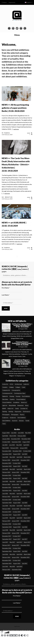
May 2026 (28, 433)
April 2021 (19, 493)
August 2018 (16, 527)
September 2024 (7, 454)
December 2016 (25, 545)
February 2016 (6, 557)
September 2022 (7, 478)
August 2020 (16, 502)
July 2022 (24, 478)
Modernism (20, 405)
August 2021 (16, 490)
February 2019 (6, 521)
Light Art (4, 405)
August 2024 (16, 454)
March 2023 (27, 469)
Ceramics (4, 387)
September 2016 (7, 551)
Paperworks (18, 411)
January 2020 (15, 509)
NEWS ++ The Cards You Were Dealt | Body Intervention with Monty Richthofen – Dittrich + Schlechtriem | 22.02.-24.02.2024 (16, 164)
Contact (4, 2)
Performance (26, 411)
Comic (23, 387)
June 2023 (5, 469)
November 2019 (6, 512)
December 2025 (15, 439)
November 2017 (6, 536)
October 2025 (6, 442)
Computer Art (6, 390)
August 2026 (6, 433)
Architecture (18, 384)
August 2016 (16, 551)
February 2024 (6, 460)
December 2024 (6, 451)
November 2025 (26, 439)
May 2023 (12, 469)
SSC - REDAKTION (7, 197)
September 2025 (16, 442)
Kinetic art (24, 402)
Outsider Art (23, 408)
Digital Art (5, 396)
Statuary (21, 420)
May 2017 (12, 542)
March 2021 (27, 493)
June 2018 (5, 530)
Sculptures (5, 417)
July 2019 (24, 515)
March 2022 (27, 481)
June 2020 (5, 505)
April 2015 (19, 566)
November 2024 (17, 451)
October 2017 (16, 536)
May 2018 (12, 530)
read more (16, 129)
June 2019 (5, 518)
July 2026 (13, 433)
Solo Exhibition (22, 417)
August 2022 (16, 478)
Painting (4, 411)
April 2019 (19, 518)
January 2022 (15, 484)
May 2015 (12, 566)
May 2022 (12, 481)
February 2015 (6, 569)
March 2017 (27, 542)
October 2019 (16, 512)
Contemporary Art (7, 393)
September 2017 (7, 539)
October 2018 (16, 524)
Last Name (6, 295)
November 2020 (6, 499)
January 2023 (15, 472)
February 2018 (6, 533)
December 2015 (25, 557)
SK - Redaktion (6, 133)
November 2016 (6, 548)
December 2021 (25, 484)
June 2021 (5, 493)
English (28, 2)
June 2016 (5, 554)
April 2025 (26, 445)
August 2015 (16, 563)
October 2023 (16, 463)
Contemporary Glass (19, 393)
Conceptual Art (16, 390)
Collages (11, 387)
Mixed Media (12, 405)
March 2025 (5, 448)
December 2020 (25, 496)
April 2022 (19, 481)
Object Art (10, 408)
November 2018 (6, 524)
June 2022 (5, 481)
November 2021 (6, 487)
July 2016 (24, 551)
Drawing (12, 396)
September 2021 (7, 490)
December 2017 (25, 533)
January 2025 (23, 448)
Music (26, 405)
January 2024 (15, 460)
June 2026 (21, 433)
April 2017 (19, 542)
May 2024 (12, 457)
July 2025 (4, 445)
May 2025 (19, 445)
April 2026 (5, 436)
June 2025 (12, 445)
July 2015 (24, 563)
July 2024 (24, 454)
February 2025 (14, 448)
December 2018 (25, 521)
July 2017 (24, 539)
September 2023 (7, 466)
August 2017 (16, 539)
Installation (16, 402)
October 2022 (16, 475)
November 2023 (6, 463)
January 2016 (15, 557)
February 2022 (6, 484)
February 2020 (6, 509)
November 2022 (6, 475)
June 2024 (5, 457)
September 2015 (7, 563)
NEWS (28, 133)
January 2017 (15, 545)
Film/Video (5, 399)
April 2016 (19, 554)
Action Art (5, 384)
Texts (4, 423)
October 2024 (27, 451)
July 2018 (24, 527)
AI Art (11, 384)
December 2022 (25, 472)
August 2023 (16, 466)
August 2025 (26, 442)
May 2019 (12, 518)
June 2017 (5, 542)
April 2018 (19, 530)
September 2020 (7, 502)
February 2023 (6, 472)
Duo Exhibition (26, 396)
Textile (27, 420)
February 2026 (22, 436)
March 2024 (27, 457)
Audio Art (26, 384)
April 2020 (19, 505)
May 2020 (12, 505)
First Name (6, 288)
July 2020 (24, 502)
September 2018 (7, 527)
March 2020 (27, 505)
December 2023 (25, 460)
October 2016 (16, 548)
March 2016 (27, 554)
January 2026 (6, 439)
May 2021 (12, 493)
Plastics (22, 414)
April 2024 (19, 457)
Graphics (12, 399)
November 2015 (6, 560)
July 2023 (24, 466)
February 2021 (6, 496)
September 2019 (7, 515)
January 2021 (15, 496)
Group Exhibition (20, 399)
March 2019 (27, 518)
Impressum (12, 2)
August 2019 (16, 515)
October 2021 (16, 487)
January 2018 (15, 533)
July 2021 (24, 490)
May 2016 (12, 554)
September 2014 (16, 569)
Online (17, 408)
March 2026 (13, 436)
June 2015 (5, 566)
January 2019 (15, 521)
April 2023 (19, 469)
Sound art (14, 420)
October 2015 (16, 560)
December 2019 (25, 509)
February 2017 (6, 545)
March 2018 (27, 530)
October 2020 (16, 499)
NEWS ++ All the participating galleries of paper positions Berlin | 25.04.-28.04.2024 (15, 108)
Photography (6, 414)
